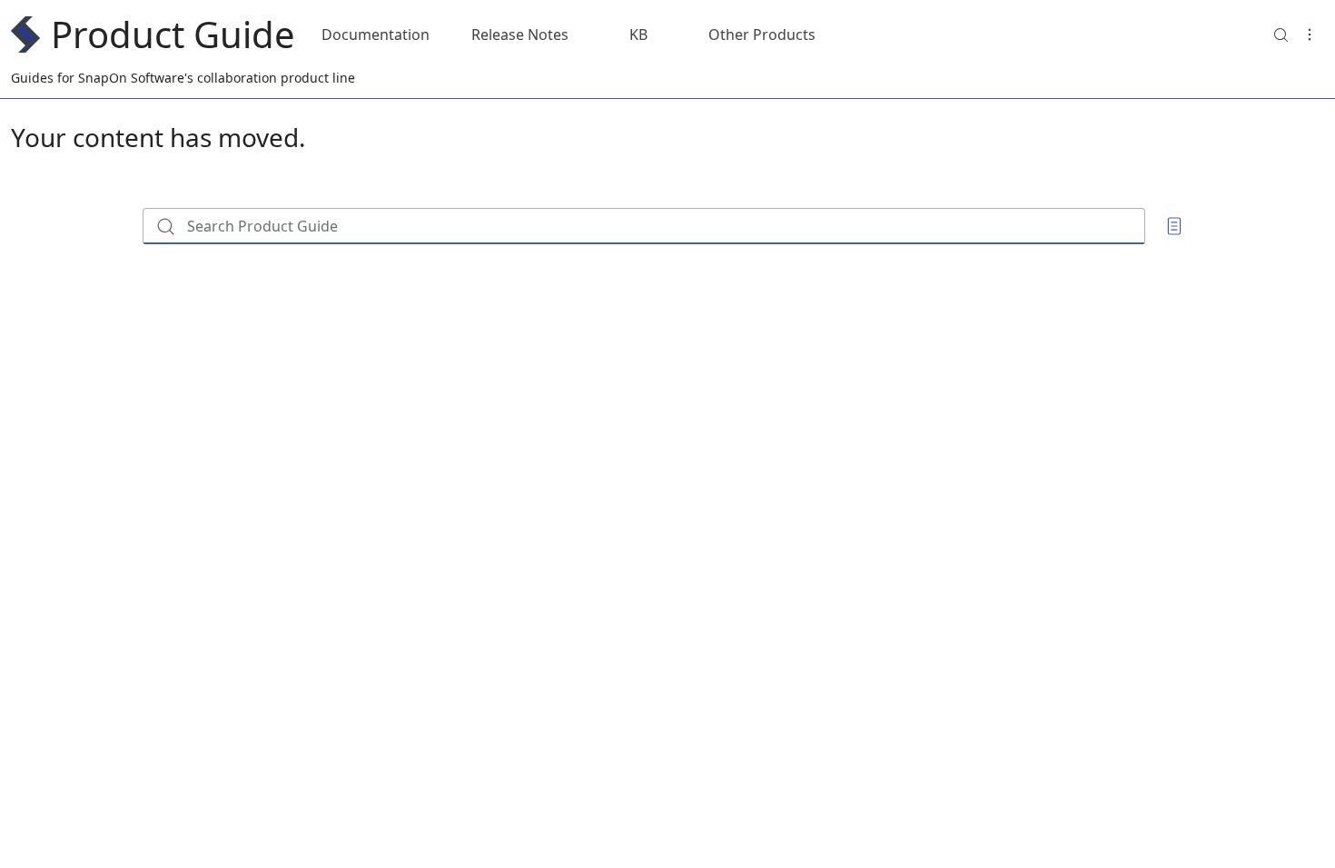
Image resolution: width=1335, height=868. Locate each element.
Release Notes (520, 34)
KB (638, 34)
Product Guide (173, 34)
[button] (1280, 34)
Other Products (762, 34)
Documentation (375, 34)
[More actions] (1309, 34)
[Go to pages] (1174, 226)
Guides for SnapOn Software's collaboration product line (183, 77)
